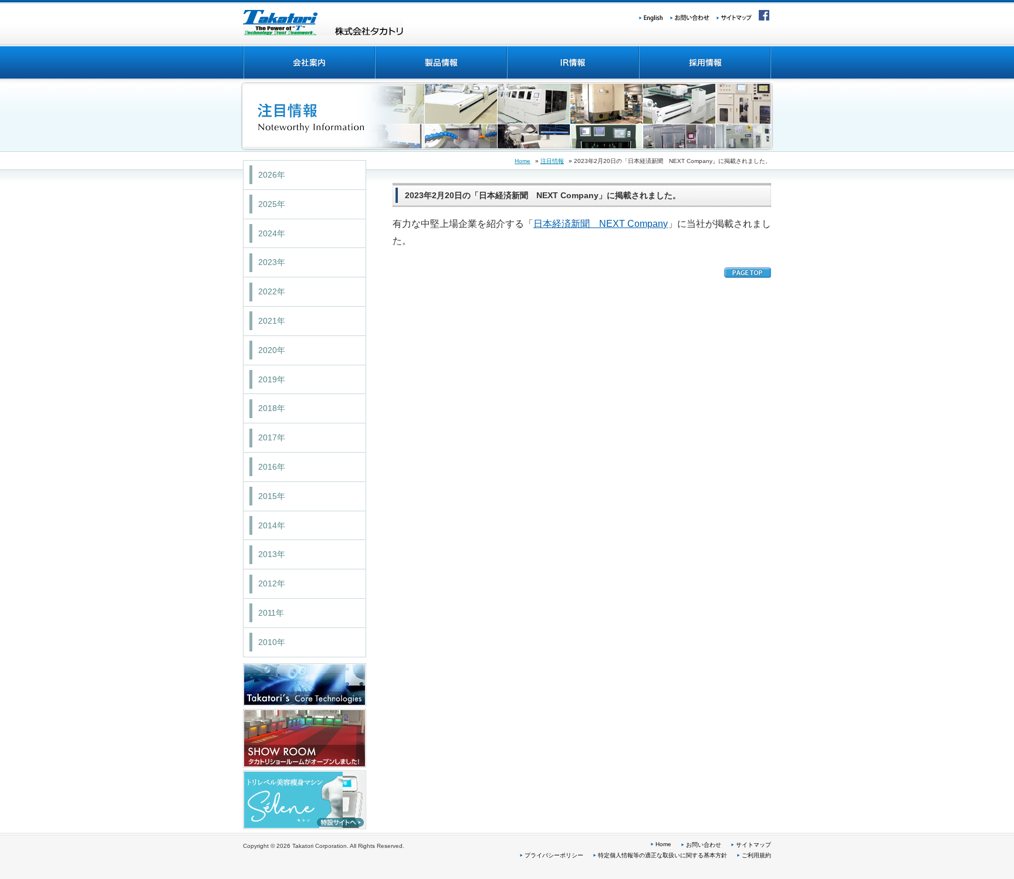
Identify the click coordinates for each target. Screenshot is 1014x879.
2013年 (271, 554)
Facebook (762, 16)
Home (522, 161)
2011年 (271, 612)
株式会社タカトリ (323, 22)
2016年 (271, 466)
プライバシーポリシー (554, 855)
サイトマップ (734, 16)
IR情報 (572, 63)
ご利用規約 (756, 855)
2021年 (271, 320)
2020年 (271, 350)
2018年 (271, 408)
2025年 (271, 204)
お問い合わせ (693, 16)
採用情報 (704, 63)
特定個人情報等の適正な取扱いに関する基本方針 (662, 855)
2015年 (271, 496)
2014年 (271, 525)
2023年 (271, 262)
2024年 (271, 233)
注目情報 (552, 161)
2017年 (271, 437)
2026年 (271, 174)
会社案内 (308, 63)
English (654, 16)
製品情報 (440, 63)
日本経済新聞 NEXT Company (600, 224)
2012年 (271, 583)
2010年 (271, 642)
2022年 (271, 291)
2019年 (271, 379)
